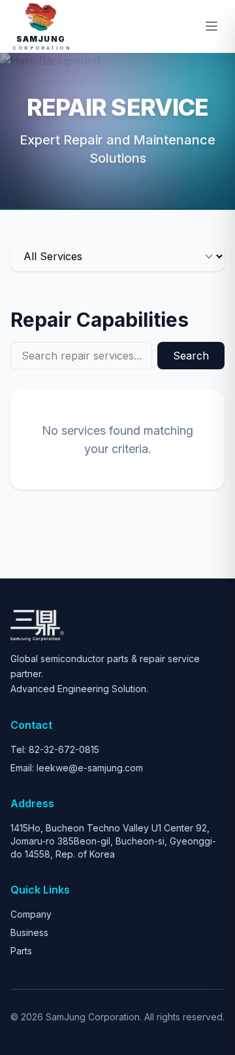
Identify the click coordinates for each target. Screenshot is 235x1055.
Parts (21, 950)
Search (191, 355)
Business (29, 932)
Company (31, 914)
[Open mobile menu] (211, 26)
